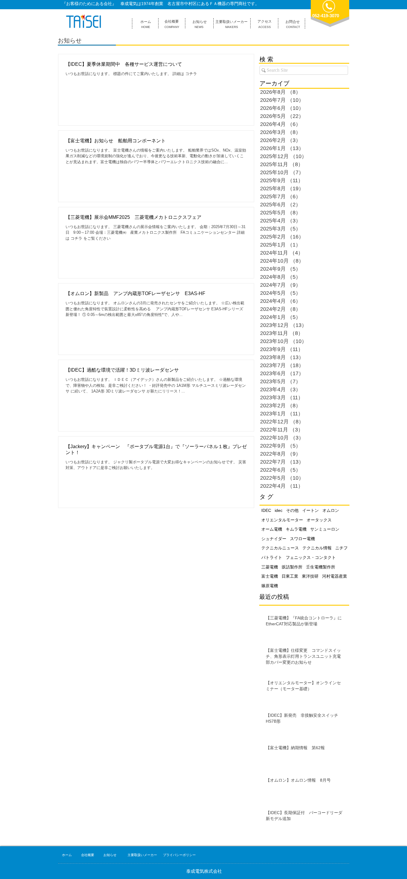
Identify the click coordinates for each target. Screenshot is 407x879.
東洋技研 (310, 576)
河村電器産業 (334, 576)
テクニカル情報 (317, 548)
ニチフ (341, 548)
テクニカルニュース (280, 548)
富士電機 (269, 576)
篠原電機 (269, 585)
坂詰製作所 (292, 567)
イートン (310, 510)
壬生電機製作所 (320, 567)
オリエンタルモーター (282, 520)
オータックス (319, 520)
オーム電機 (271, 529)
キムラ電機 (296, 529)
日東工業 (290, 576)
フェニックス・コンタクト (311, 557)
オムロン (330, 510)
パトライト (271, 557)
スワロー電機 (302, 538)
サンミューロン (324, 529)
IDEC (266, 510)
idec (278, 510)
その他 (292, 510)
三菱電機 (269, 567)
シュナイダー (273, 538)
